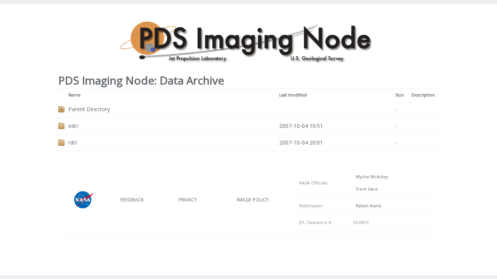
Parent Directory (89, 109)
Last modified (293, 95)
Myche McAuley (370, 176)
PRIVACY (188, 199)
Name (74, 95)
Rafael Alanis (367, 205)
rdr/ (72, 142)
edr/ (73, 125)
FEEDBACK (132, 199)
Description (423, 95)
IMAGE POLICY (253, 199)
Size (399, 95)
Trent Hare (365, 189)
